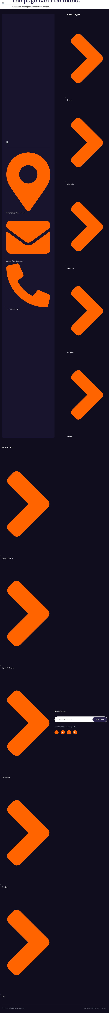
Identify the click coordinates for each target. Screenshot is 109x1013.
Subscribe (100, 719)
